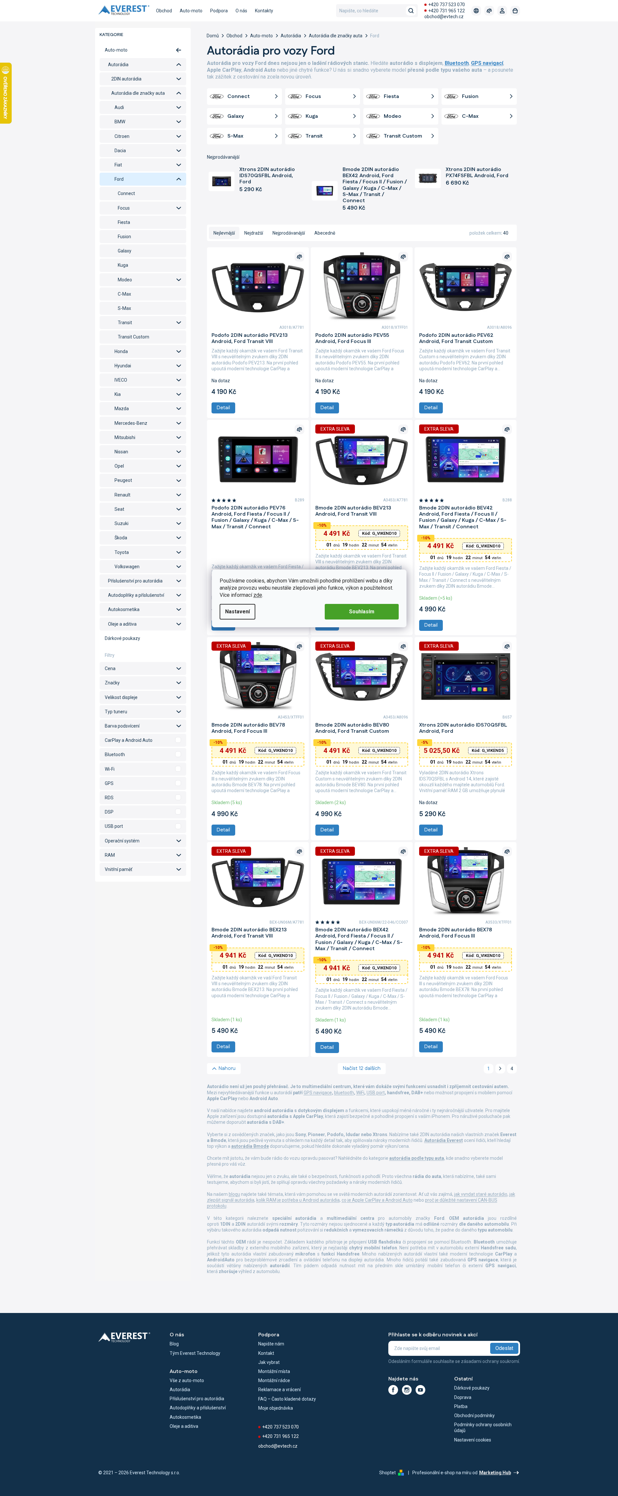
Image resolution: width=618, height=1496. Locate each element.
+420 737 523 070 (446, 4)
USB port (376, 1092)
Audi (119, 107)
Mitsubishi (125, 437)
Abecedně (324, 233)
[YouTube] (420, 1390)
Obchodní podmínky (474, 1415)
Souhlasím (361, 611)
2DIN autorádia (126, 78)
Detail (223, 407)
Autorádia (118, 64)
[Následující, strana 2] (500, 1068)
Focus (124, 208)
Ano (143, 740)
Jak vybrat (269, 1362)
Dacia (120, 150)
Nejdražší (253, 233)
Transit (125, 322)
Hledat (411, 11)
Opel (119, 466)
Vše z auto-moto (187, 1380)
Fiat (118, 164)
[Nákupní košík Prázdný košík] (515, 11)
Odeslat (504, 1348)
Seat (119, 509)
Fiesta (124, 222)
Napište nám (271, 1343)
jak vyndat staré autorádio (480, 1194)
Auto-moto (116, 50)
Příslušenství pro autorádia (135, 580)
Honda (121, 351)
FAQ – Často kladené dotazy (287, 1399)
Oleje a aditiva (122, 624)
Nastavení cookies (472, 1439)
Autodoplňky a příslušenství (136, 595)
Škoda (121, 537)
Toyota (122, 552)
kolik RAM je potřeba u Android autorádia (298, 1200)
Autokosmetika (123, 609)
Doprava (462, 1397)
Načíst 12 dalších (362, 1068)
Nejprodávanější (289, 233)
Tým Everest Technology (195, 1353)
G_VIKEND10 (379, 533)
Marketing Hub (495, 1472)
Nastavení (237, 611)
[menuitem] (164, 10)
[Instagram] (407, 1390)
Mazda (122, 408)
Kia (118, 394)
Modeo (125, 279)
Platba (460, 1406)
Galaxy (124, 250)
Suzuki (121, 523)
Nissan (121, 451)
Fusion (124, 236)
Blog (174, 1343)
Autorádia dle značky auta (138, 93)
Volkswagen (127, 566)
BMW (120, 121)
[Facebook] (393, 1390)
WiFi (360, 1092)
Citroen (122, 136)
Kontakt (266, 1353)
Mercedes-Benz (131, 423)
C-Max (124, 294)
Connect (126, 193)
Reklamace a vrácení (279, 1389)
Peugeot (123, 480)
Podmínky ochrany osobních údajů (483, 1427)
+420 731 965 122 (446, 10)
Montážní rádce (274, 1380)
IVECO (121, 380)
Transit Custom (133, 336)
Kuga (123, 265)
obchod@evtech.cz (444, 16)
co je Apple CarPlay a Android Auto (377, 1200)
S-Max (124, 308)
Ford (119, 179)
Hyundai (123, 365)
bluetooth (344, 1092)
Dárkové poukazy (122, 638)
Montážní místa (274, 1371)
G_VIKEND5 (488, 750)
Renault (122, 494)
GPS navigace (318, 1092)
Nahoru (227, 1068)
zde (257, 595)
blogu (234, 1194)
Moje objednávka (275, 1408)
